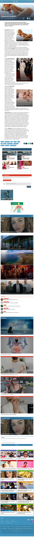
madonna (5, 143)
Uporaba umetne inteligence (29, 528)
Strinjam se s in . (8, 442)
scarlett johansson (13, 145)
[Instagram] (30, 1)
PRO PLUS (12, 526)
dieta (1, 143)
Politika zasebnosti (4, 528)
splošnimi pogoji (8, 442)
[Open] (1, 1)
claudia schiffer (16, 143)
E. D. (2, 18)
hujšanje (15, 141)
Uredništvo (8, 526)
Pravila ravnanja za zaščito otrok (18, 528)
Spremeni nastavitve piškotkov (27, 526)
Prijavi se (28, 186)
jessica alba (7, 145)
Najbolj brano (3, 296)
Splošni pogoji (10, 528)
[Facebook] (32, 1)
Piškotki (20, 526)
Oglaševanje (4, 526)
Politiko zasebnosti (12, 442)
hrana (12, 141)
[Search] (28, 1)
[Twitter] (25, 18)
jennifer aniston (9, 143)
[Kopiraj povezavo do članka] (31, 18)
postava (18, 141)
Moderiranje (16, 526)
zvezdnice (2, 141)
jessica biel (2, 145)
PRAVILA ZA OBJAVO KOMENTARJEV (7, 180)
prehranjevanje (7, 141)
